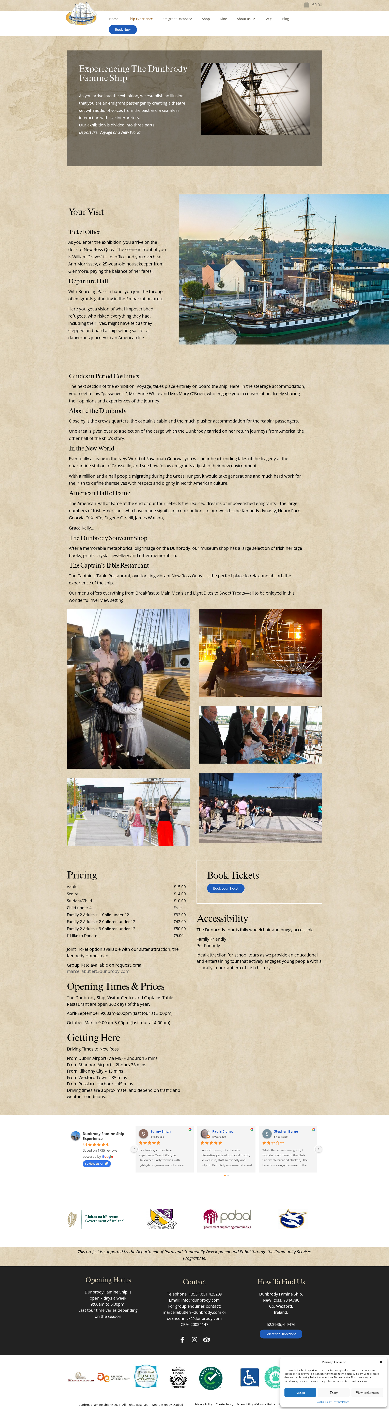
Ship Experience (140, 19)
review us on (94, 1163)
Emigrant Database (177, 19)
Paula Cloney (222, 1131)
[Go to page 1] (228, 1175)
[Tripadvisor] (207, 1340)
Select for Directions (280, 1334)
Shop (206, 19)
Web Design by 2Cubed (167, 1405)
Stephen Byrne (286, 1131)
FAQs (268, 19)
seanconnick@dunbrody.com (194, 1318)
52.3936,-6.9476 (281, 1324)
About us (244, 19)
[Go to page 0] (224, 1175)
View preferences (367, 1392)
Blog (285, 19)
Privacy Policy (341, 1402)
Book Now (122, 29)
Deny (334, 1392)
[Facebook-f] (182, 1340)
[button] (381, 1362)
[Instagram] (194, 1340)
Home (114, 19)
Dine (223, 19)
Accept (300, 1392)
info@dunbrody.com (200, 1300)
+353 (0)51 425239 (205, 1294)
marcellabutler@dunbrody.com (98, 971)
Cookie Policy (324, 1402)
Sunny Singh (161, 1131)
